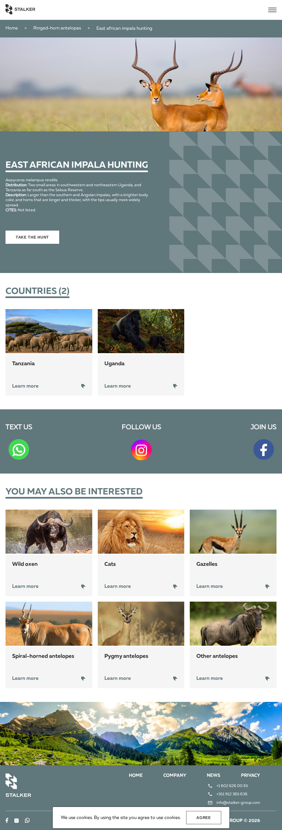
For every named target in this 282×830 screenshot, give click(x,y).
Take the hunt (32, 237)
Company (174, 776)
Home (12, 28)
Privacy (250, 776)
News (213, 776)
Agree (203, 817)
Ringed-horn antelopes (57, 28)
